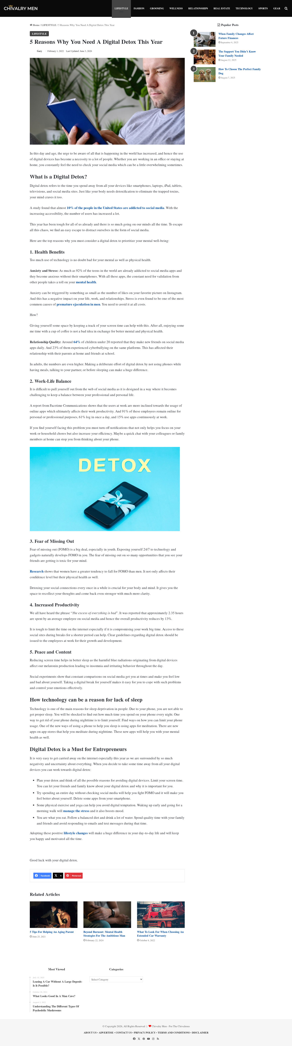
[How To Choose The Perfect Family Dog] (205, 74)
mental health (86, 282)
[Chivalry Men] (21, 8)
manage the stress (76, 810)
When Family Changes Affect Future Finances (236, 36)
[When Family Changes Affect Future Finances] (205, 39)
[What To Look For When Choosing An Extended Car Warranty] (161, 914)
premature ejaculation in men (78, 304)
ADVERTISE (106, 1032)
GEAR (276, 8)
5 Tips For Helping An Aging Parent (52, 932)
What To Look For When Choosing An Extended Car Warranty (160, 934)
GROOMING (157, 8)
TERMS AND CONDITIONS (174, 1032)
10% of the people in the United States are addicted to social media (115, 207)
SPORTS (263, 8)
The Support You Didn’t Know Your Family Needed (237, 53)
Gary (39, 51)
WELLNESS (176, 8)
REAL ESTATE (222, 8)
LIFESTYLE (121, 8)
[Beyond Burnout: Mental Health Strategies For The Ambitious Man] (107, 914)
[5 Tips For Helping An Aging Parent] (53, 914)
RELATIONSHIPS (198, 8)
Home (36, 25)
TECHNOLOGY (244, 8)
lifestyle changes (76, 832)
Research (37, 571)
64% (76, 341)
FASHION (139, 8)
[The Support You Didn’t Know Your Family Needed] (205, 57)
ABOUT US (90, 1032)
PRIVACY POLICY (145, 1032)
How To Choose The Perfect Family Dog (240, 71)
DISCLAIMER (200, 1032)
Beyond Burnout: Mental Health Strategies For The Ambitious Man (104, 934)
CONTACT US (124, 1032)
